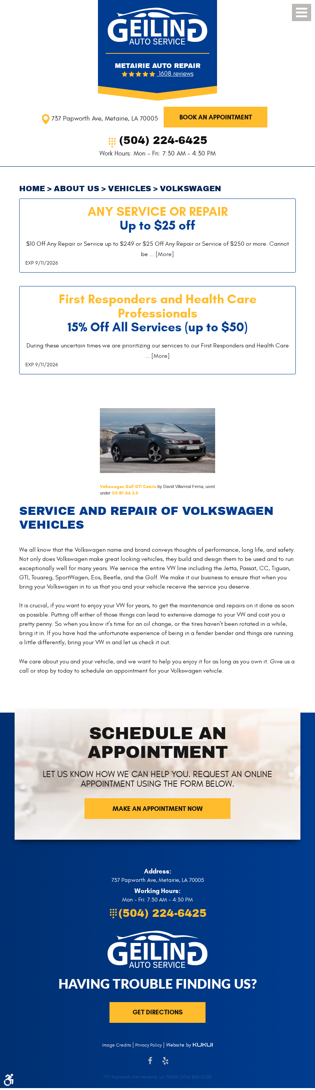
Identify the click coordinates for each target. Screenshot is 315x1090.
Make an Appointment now (158, 809)
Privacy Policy (148, 1045)
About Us (76, 189)
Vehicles (129, 189)
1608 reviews (175, 74)
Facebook (150, 1064)
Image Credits (116, 1045)
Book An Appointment (215, 117)
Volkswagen (190, 189)
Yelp (165, 1064)
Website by (189, 1045)
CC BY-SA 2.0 (125, 493)
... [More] (161, 254)
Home (32, 189)
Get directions (158, 1012)
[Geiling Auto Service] (157, 26)
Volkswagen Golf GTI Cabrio (128, 486)
